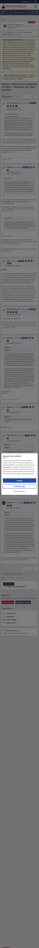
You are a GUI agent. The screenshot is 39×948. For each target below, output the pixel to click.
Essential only (19, 486)
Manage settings (19, 491)
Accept (19, 480)
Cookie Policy (7, 467)
